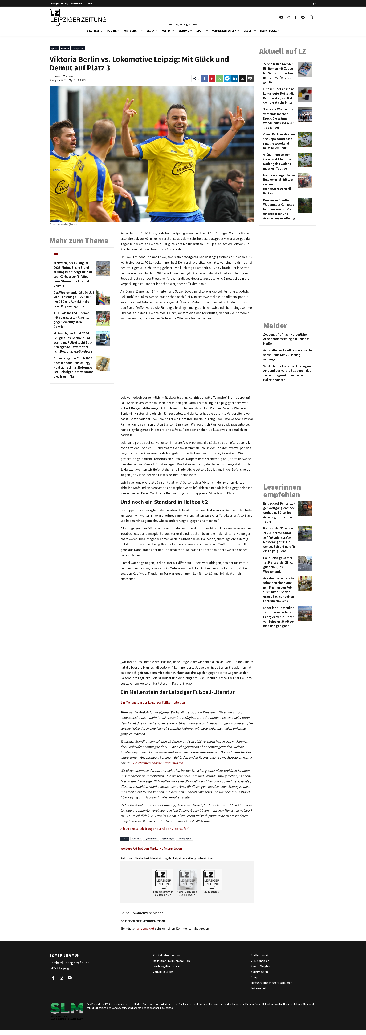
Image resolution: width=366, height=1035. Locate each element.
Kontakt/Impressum (166, 955)
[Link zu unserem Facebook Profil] (295, 17)
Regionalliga (167, 838)
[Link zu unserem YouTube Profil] (281, 17)
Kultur (166, 31)
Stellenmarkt (78, 3)
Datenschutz (259, 988)
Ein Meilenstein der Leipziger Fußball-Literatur (153, 702)
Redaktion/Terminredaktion (171, 961)
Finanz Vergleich (261, 966)
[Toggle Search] (311, 17)
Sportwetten (259, 972)
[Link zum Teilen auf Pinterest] (212, 78)
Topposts (78, 48)
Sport (200, 31)
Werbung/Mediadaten (167, 966)
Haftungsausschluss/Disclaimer (271, 983)
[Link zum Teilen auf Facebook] (204, 78)
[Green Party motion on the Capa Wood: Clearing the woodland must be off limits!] (304, 141)
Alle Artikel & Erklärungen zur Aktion (146, 829)
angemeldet (145, 928)
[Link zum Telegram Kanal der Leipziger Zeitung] (303, 17)
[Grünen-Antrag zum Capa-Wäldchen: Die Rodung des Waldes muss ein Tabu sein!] (304, 162)
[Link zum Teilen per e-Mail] (242, 78)
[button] (118, 30)
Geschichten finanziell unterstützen (158, 763)
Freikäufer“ (181, 829)
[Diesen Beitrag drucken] (250, 78)
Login (313, 3)
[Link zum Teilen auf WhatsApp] (219, 78)
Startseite (94, 31)
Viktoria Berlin (184, 838)
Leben (151, 31)
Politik (112, 31)
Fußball (65, 48)
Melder (248, 31)
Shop (90, 3)
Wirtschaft (132, 31)
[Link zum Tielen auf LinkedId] (234, 78)
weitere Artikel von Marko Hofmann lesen (151, 848)
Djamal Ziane (151, 838)
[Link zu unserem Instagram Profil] (288, 17)
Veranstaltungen (224, 31)
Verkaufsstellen (163, 972)
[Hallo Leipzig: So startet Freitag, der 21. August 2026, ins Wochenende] (304, 565)
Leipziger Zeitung (59, 3)
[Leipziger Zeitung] (78, 17)
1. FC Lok (136, 838)
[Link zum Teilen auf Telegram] (227, 78)
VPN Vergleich (260, 961)
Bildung (183, 31)
